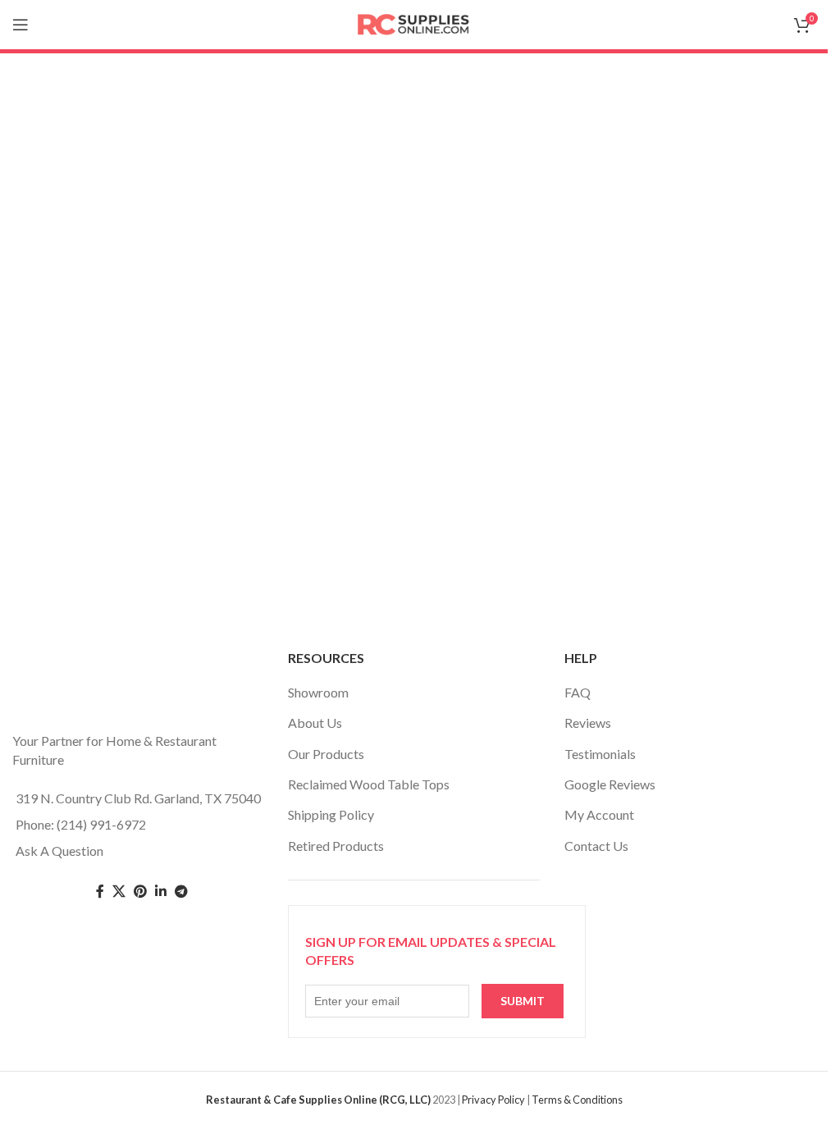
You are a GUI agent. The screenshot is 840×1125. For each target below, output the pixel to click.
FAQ (577, 692)
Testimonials (600, 753)
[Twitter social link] (119, 891)
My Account (599, 814)
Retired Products (336, 845)
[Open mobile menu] (20, 24)
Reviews (587, 722)
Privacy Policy (493, 1099)
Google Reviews (609, 784)
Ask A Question (59, 850)
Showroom (318, 692)
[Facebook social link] (100, 891)
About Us (315, 722)
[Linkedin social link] (161, 891)
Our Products (326, 753)
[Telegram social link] (181, 891)
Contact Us (596, 845)
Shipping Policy (331, 814)
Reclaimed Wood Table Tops (369, 784)
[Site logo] (414, 22)
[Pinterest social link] (140, 891)
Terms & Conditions (577, 1099)
